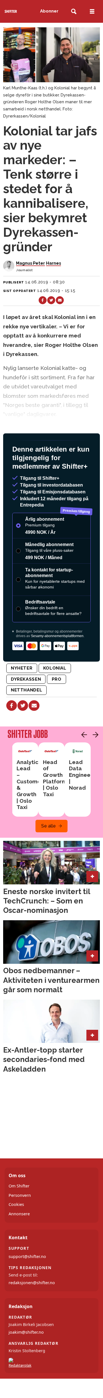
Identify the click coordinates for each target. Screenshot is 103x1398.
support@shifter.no (27, 1256)
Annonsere (19, 1213)
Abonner (49, 11)
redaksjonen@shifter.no (32, 1282)
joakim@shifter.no (26, 1332)
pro (57, 679)
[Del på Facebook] (43, 300)
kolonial (54, 668)
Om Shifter (19, 1186)
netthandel (26, 690)
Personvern (20, 1195)
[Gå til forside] (11, 11)
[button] (82, 734)
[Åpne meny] (92, 11)
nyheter (21, 668)
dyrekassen (26, 679)
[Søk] (73, 11)
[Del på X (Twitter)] (51, 300)
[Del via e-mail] (60, 300)
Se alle (48, 826)
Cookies (16, 1204)
